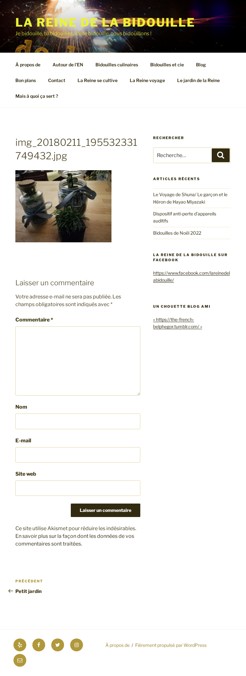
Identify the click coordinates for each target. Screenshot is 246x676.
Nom (21, 407)
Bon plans (25, 80)
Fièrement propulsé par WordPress (171, 645)
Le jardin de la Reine (198, 80)
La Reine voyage (147, 80)
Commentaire (34, 320)
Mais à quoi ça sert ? (36, 96)
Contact (56, 80)
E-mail (23, 441)
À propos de (27, 64)
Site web (25, 474)
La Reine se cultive (98, 80)
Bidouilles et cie (167, 64)
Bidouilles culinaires (116, 64)
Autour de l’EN (68, 64)
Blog (201, 64)
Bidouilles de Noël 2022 (177, 233)
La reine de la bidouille (105, 22)
